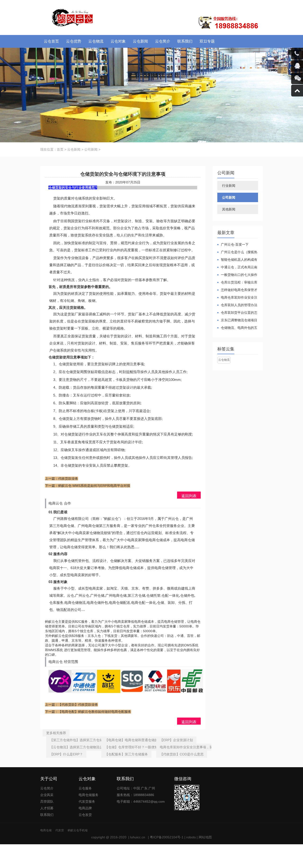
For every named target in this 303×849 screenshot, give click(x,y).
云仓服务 (85, 788)
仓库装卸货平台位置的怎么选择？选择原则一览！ (237, 313)
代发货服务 (87, 801)
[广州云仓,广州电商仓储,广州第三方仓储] (72, 16)
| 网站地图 (204, 837)
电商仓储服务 (88, 795)
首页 (60, 149)
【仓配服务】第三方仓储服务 (126, 754)
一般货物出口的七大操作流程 (237, 275)
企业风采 (46, 795)
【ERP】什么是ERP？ (66, 754)
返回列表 (188, 496)
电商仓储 (46, 830)
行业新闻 (228, 185)
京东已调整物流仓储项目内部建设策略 (237, 320)
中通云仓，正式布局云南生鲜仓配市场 (237, 267)
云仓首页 (51, 41)
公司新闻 (91, 149)
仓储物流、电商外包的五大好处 (237, 328)
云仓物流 (95, 41)
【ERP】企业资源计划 (176, 740)
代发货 (59, 830)
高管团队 (46, 801)
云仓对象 (118, 41)
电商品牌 (85, 808)
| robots (189, 837)
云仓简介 (162, 41)
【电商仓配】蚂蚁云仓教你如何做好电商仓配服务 (94, 712)
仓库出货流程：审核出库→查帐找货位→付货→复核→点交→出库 (237, 282)
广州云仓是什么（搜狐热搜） (237, 252)
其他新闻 (228, 209)
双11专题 (207, 41)
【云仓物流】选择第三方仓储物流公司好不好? (84, 747)
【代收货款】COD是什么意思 (182, 754)
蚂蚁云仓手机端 (78, 830)
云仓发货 (85, 815)
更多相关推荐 (56, 733)
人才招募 (46, 808)
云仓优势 (73, 41)
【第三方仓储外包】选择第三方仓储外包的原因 (84, 740)
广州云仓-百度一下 (235, 244)
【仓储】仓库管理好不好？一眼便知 (131, 747)
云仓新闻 (140, 41)
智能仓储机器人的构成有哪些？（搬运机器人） (237, 260)
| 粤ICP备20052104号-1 (165, 837)
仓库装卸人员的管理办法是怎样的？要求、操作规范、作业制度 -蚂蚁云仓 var (237, 305)
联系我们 (184, 41)
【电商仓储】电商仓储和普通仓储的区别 (135, 740)
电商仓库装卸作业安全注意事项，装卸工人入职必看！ (199, 747)
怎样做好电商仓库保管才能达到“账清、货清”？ (237, 290)
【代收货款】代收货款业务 (78, 704)
